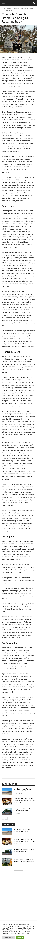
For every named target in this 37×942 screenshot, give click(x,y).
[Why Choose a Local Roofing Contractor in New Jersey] (7, 791)
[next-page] (6, 818)
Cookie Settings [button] (8, 937)
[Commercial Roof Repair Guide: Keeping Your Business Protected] (7, 861)
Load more (18, 869)
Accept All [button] (20, 937)
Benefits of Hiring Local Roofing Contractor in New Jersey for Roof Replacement (24, 800)
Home (3, 9)
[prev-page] (3, 818)
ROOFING (9, 9)
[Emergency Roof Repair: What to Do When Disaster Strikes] (7, 811)
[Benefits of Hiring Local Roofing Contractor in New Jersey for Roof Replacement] (7, 801)
